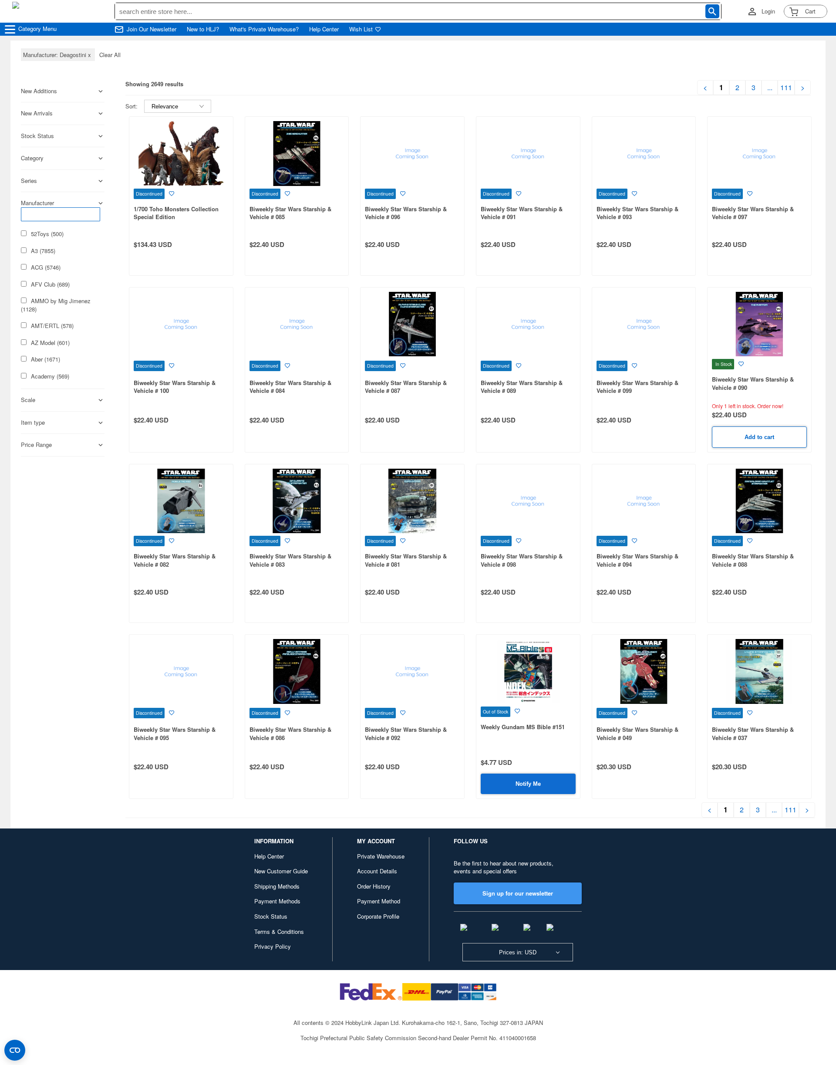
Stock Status (270, 916)
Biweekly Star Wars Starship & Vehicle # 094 (637, 560)
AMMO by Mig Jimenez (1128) (56, 305)
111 (786, 87)
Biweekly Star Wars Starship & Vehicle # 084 (290, 387)
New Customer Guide (281, 871)
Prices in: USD (517, 952)
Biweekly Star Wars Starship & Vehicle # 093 (637, 213)
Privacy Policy (272, 946)
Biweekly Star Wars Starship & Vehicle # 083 (290, 560)
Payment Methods (277, 901)
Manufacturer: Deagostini (58, 55)
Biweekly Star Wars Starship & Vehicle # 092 (406, 733)
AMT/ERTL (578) (52, 326)
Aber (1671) (45, 359)
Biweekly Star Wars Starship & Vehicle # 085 (290, 213)
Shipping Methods (277, 886)
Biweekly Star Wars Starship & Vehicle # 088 (753, 560)
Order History (374, 886)
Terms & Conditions (279, 931)
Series (29, 181)
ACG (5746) (46, 267)
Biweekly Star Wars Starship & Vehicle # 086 (290, 733)
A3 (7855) (43, 251)
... (769, 87)
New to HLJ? (203, 29)
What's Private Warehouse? (264, 29)
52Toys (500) (47, 234)
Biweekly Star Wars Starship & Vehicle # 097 (753, 213)
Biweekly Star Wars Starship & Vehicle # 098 (522, 560)
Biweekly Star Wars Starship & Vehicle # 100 (175, 387)
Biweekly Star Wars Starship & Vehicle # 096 (406, 213)
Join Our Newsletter (151, 29)
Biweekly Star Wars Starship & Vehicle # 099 (637, 387)
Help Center (324, 29)
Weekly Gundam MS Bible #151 (523, 727)
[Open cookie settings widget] (14, 1050)
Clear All (110, 55)
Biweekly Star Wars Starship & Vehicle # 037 (753, 733)
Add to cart (759, 437)
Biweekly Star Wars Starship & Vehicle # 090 (753, 383)
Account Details (377, 871)
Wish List (361, 29)
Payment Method (378, 901)
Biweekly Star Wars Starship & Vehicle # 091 (522, 213)
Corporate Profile (378, 916)
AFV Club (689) (50, 284)
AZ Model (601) (50, 343)
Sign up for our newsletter (517, 893)
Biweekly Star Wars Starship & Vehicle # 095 (175, 733)
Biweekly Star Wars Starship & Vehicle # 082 (175, 560)
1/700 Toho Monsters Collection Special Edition (176, 213)
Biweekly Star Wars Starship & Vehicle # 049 (637, 733)
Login (768, 11)
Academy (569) (50, 376)
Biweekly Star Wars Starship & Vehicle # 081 (406, 560)
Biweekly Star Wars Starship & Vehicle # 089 (522, 387)
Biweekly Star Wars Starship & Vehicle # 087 (406, 387)
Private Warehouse (381, 856)
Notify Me (528, 784)
